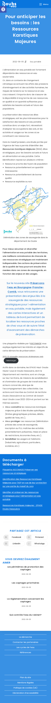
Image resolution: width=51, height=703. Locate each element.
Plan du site (25, 677)
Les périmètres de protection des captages (25, 568)
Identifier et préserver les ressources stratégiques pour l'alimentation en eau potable (22, 496)
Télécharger (11, 361)
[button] (3, 9)
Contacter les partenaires (25, 642)
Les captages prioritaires (25, 583)
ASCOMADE (35, 343)
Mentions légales (25, 682)
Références (25, 652)
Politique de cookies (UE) (25, 687)
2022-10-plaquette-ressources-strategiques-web (23, 356)
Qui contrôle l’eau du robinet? (25, 615)
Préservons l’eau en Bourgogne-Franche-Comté (25, 287)
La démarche (25, 637)
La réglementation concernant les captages (25, 600)
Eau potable (35, 62)
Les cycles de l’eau (25, 647)
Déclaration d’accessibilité (25, 693)
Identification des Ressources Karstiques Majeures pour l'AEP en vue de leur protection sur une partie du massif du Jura (25, 483)
